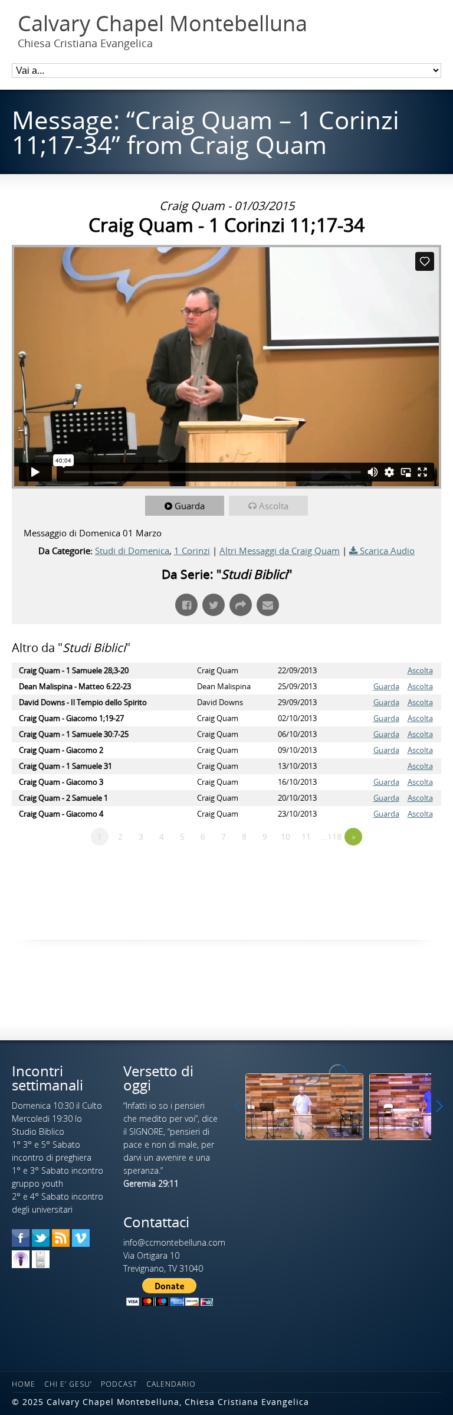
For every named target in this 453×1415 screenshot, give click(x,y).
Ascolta (273, 506)
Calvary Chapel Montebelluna (162, 23)
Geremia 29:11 (151, 1183)
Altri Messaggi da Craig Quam (279, 550)
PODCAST (119, 1384)
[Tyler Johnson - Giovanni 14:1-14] (304, 1106)
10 (285, 836)
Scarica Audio (387, 550)
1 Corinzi (192, 550)
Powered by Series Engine (397, 869)
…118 (331, 836)
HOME (23, 1384)
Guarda (190, 506)
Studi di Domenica (132, 550)
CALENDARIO (171, 1384)
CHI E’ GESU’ (68, 1384)
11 (306, 836)
